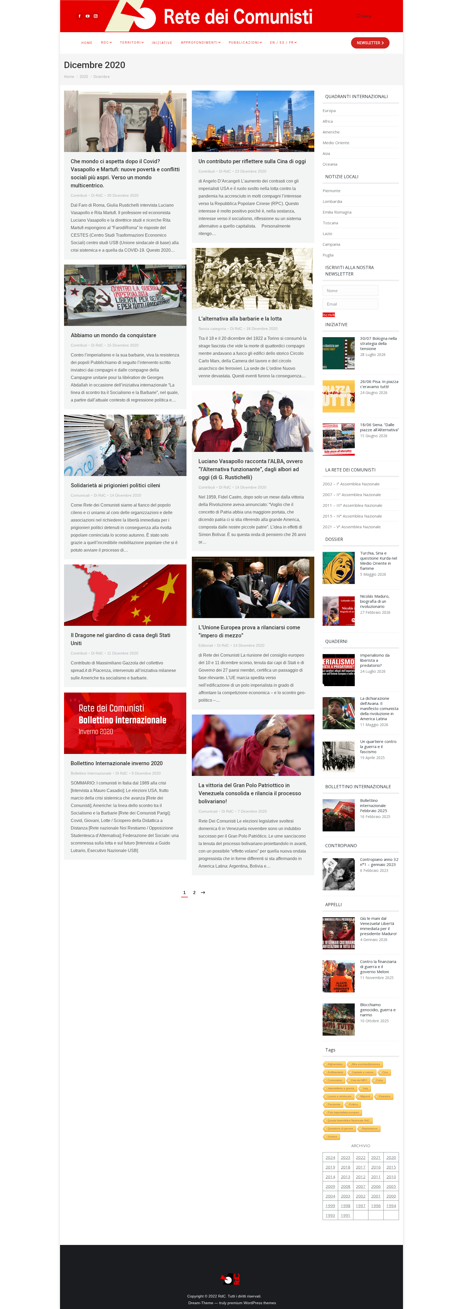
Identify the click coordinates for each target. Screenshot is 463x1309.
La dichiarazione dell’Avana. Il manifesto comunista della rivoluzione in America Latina (379, 708)
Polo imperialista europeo (343, 1112)
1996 (376, 1205)
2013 (345, 1176)
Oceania (330, 164)
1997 (360, 1205)
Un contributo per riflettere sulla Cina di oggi (252, 161)
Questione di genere (340, 1128)
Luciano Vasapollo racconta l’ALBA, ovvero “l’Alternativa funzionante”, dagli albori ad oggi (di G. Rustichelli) (251, 469)
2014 (330, 1176)
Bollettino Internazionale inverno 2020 (117, 763)
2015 (391, 1167)
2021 (376, 1157)
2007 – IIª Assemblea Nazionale (352, 494)
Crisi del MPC (359, 1080)
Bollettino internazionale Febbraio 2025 (373, 805)
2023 (345, 1157)
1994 (391, 1205)
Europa (329, 110)
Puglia (328, 255)
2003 (345, 1196)
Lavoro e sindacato (340, 1096)
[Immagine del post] (339, 354)
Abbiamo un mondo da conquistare (113, 335)
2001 (376, 1196)
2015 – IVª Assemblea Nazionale (352, 516)
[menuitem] (87, 43)
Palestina (384, 1096)
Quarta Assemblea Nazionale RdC (349, 1120)
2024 (330, 1157)
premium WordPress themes (251, 1303)
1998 (345, 1205)
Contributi (79, 195)
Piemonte (332, 190)
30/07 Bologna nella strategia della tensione (378, 343)
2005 (391, 1186)
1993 (330, 1215)
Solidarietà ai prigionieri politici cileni (115, 485)
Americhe (331, 132)
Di (97, 195)
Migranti (365, 1096)
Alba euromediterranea (366, 1064)
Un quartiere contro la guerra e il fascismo (378, 746)
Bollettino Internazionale (91, 773)
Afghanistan (335, 1064)
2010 (391, 1176)
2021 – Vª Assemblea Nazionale (352, 526)
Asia (326, 153)
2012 (360, 1176)
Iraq (365, 1088)
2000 (391, 1196)
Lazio (327, 233)
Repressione (370, 1128)
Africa (328, 121)
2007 (360, 1186)
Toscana (330, 222)
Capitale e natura (363, 1072)
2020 (391, 1157)
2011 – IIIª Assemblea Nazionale (352, 505)
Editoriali (206, 645)
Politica (353, 1104)
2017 (360, 1167)
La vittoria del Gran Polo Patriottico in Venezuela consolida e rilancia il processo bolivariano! (250, 793)
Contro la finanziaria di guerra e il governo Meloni (378, 966)
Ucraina (332, 1136)
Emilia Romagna (337, 212)
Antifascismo (335, 1072)
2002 (360, 1196)
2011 (376, 1176)
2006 (376, 1186)
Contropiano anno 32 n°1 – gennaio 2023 (379, 862)
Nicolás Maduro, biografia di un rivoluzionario (375, 601)
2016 (376, 1167)
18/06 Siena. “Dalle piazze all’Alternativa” (379, 427)
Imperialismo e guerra (341, 1088)
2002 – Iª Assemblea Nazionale (351, 483)
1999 (330, 1205)
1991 (345, 1215)
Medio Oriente (336, 142)
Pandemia (334, 1104)
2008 (345, 1186)
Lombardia (332, 201)
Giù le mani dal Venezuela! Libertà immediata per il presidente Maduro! (378, 926)
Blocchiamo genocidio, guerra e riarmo (378, 1009)
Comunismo (335, 1080)
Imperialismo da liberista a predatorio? (375, 660)
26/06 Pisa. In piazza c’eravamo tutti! (379, 384)
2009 (330, 1186)
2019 (330, 1167)
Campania (331, 244)
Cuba (379, 1080)
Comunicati (80, 495)
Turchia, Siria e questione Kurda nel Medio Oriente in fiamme (378, 561)
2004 (330, 1196)
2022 (360, 1157)
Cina (385, 1072)
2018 (345, 1167)
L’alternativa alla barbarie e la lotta (240, 318)
